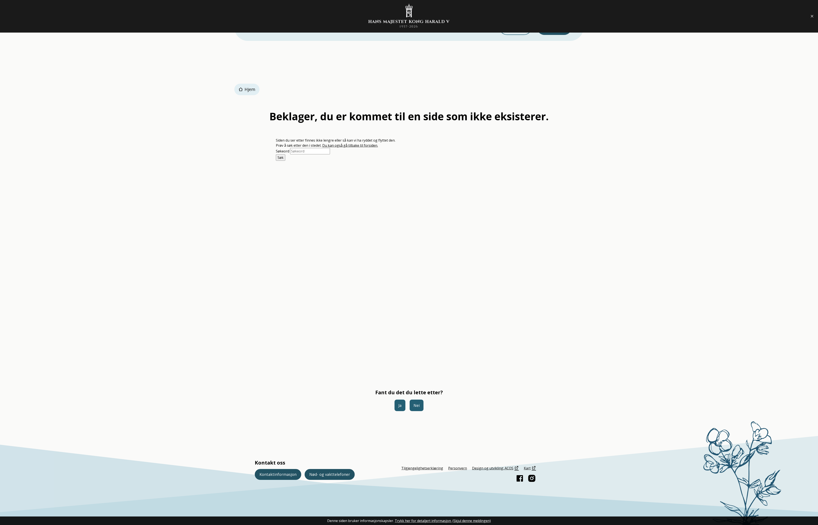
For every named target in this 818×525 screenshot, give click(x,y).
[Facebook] (520, 478)
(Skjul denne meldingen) (471, 520)
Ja (400, 405)
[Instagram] (531, 478)
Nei (416, 405)
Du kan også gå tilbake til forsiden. (350, 145)
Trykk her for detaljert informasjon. (423, 520)
